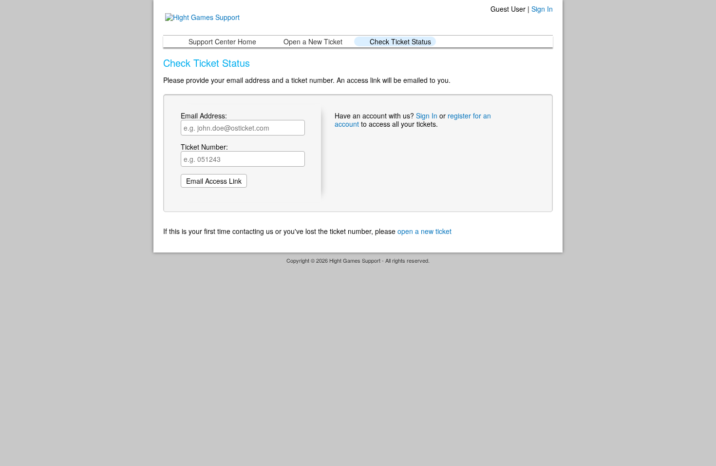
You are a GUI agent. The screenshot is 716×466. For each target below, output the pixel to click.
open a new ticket (424, 231)
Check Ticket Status (400, 41)
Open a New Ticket (312, 41)
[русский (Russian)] (552, 22)
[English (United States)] (548, 22)
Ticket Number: (204, 147)
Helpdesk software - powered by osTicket (358, 269)
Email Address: (204, 116)
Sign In (542, 9)
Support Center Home (222, 41)
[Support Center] (201, 16)
